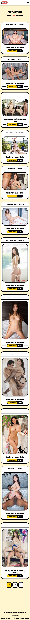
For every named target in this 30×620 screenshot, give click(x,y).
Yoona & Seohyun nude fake (15, 120)
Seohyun (21, 24)
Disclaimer (5, 618)
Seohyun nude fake (15, 48)
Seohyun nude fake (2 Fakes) (15, 571)
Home (9, 15)
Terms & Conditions (21, 618)
